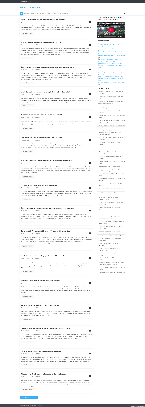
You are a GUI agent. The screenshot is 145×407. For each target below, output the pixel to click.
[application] (111, 30)
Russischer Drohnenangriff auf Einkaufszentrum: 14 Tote (41, 42)
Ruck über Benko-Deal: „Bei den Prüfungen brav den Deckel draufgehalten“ (47, 160)
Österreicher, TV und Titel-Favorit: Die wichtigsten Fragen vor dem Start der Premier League (111, 263)
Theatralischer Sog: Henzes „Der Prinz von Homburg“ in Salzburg (43, 374)
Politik (42, 13)
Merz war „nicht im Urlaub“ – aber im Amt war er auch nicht (41, 115)
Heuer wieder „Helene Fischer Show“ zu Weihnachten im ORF (108, 198)
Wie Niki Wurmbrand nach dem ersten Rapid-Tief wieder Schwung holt (45, 92)
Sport (48, 13)
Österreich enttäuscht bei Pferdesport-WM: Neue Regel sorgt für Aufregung (47, 208)
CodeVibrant (39, 405)
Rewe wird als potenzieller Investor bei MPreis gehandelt (40, 281)
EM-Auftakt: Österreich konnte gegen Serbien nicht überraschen (43, 256)
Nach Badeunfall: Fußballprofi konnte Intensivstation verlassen (111, 179)
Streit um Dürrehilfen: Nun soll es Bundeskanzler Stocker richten (110, 239)
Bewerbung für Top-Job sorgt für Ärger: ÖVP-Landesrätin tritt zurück (45, 231)
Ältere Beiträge (25, 397)
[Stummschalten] (121, 36)
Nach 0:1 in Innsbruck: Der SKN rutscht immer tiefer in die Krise (43, 19)
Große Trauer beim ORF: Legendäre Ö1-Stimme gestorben (110, 244)
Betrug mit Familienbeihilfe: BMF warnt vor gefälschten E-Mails (109, 249)
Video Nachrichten (64, 13)
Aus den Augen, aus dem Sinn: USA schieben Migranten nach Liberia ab (109, 217)
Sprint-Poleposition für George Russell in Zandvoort (39, 185)
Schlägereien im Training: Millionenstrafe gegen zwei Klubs (110, 258)
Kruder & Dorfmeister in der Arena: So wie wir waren (111, 272)
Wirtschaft (34, 13)
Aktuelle (26, 13)
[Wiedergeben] (99, 36)
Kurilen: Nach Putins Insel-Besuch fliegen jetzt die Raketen (111, 174)
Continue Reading (28, 33)
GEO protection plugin (141, 406)
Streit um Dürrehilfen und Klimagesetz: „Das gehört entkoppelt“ (111, 268)
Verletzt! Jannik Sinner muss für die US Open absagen (40, 305)
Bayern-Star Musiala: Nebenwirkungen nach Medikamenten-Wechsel (109, 232)
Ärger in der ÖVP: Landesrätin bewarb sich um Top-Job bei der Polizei (111, 222)
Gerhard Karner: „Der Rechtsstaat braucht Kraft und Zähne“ (42, 138)
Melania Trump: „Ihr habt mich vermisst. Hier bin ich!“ (110, 208)
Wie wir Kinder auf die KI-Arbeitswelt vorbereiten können (110, 184)
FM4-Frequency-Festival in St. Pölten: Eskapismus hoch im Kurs (110, 189)
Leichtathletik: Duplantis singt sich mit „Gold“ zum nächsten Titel (111, 227)
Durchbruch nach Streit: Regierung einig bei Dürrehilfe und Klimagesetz (109, 170)
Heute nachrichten (30, 7)
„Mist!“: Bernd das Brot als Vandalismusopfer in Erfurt (110, 194)
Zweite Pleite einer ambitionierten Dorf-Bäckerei (110, 236)
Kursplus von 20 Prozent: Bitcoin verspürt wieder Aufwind (41, 351)
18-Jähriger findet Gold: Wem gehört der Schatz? (110, 166)
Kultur (54, 13)
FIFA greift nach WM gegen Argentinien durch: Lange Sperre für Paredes (46, 328)
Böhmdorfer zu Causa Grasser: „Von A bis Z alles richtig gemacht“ (110, 254)
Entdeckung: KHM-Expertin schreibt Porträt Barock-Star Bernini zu (111, 203)
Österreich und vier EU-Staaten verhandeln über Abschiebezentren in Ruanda (47, 67)
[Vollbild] (123, 36)
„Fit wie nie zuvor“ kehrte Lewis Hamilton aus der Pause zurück (110, 213)
